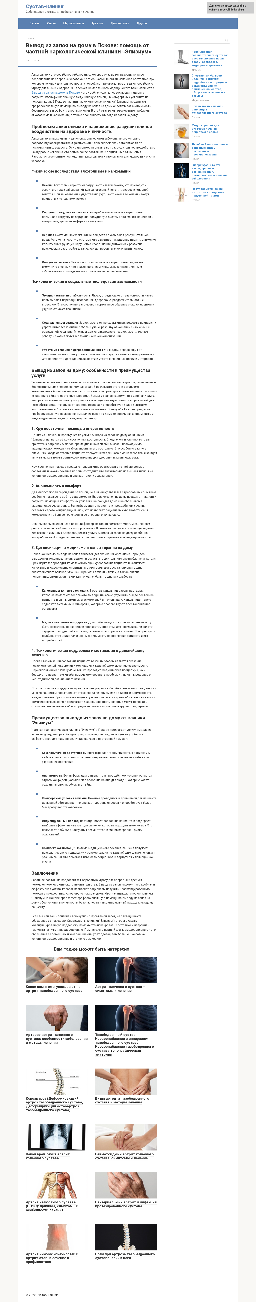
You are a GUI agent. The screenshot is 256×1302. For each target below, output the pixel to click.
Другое (142, 23)
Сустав (35, 23)
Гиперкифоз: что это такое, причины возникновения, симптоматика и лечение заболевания (210, 171)
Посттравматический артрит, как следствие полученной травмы (208, 192)
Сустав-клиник (45, 6)
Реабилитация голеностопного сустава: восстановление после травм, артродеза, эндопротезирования (210, 58)
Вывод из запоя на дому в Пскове (55, 92)
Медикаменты (73, 23)
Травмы (97, 23)
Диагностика (120, 23)
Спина (51, 23)
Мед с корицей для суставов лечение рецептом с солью (205, 129)
